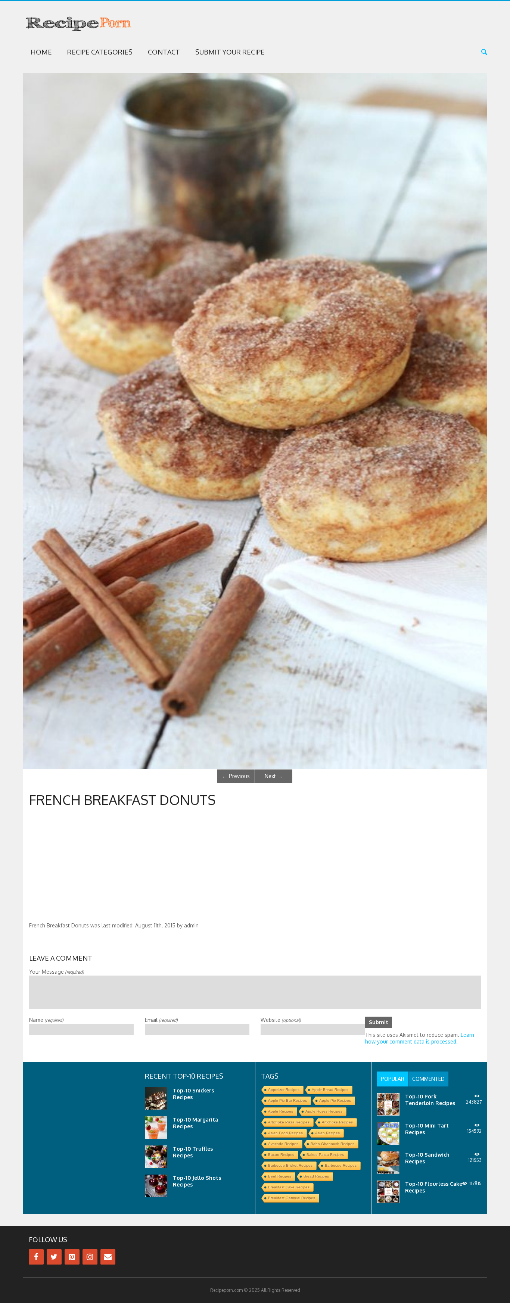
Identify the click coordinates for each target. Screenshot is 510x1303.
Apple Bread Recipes (330, 1090)
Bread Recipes (316, 1176)
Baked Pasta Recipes (325, 1155)
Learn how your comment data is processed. (419, 1038)
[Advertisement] (255, 866)
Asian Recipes (327, 1133)
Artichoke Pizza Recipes (289, 1122)
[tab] (392, 1079)
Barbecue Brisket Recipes (290, 1165)
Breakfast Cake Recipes (289, 1187)
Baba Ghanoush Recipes (332, 1144)
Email (161, 1020)
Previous (236, 776)
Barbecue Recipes (341, 1165)
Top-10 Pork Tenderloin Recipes (430, 1099)
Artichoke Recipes (337, 1122)
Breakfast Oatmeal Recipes (291, 1198)
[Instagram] (90, 1257)
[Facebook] (36, 1257)
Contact (164, 52)
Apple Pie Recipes (335, 1100)
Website (281, 1020)
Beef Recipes (279, 1176)
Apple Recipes (280, 1111)
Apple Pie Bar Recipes (287, 1100)
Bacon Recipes (281, 1155)
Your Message (56, 971)
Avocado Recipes (283, 1144)
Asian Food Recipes (285, 1133)
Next (274, 776)
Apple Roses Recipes (323, 1111)
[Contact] (107, 1257)
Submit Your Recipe (230, 52)
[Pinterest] (72, 1257)
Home (41, 52)
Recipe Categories (100, 52)
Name (46, 1020)
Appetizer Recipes (283, 1090)
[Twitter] (54, 1257)
